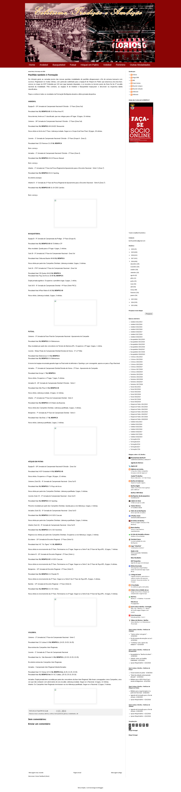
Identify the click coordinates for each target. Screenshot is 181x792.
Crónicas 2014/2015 (137, 362)
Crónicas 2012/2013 (137, 357)
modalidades (72, 713)
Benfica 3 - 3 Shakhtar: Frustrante (140, 598)
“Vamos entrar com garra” (139, 634)
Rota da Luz (134, 602)
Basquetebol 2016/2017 (138, 349)
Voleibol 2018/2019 (136, 437)
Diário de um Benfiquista (138, 511)
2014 (132, 302)
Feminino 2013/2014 (137, 374)
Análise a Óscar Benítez (138, 536)
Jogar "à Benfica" (136, 546)
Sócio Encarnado (136, 615)
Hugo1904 (136, 77)
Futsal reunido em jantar (138, 673)
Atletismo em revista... (137, 469)
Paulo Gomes (137, 83)
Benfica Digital (135, 486)
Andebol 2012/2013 (136, 322)
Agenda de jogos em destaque (140, 563)
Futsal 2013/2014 (136, 389)
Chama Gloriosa (136, 506)
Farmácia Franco (136, 539)
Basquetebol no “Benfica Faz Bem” (141, 654)
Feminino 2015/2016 (137, 379)
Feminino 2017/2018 (137, 384)
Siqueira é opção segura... (138, 483)
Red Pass (133, 597)
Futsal (73, 64)
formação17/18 (135, 449)
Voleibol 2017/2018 (136, 434)
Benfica (47, 713)
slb (77, 713)
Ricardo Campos (138, 86)
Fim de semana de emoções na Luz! (141, 638)
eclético (52, 713)
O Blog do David (136, 574)
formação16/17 (135, 447)
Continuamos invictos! (137, 548)
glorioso (66, 713)
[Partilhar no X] (61, 711)
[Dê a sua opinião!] (59, 711)
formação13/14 (135, 439)
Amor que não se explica (138, 512)
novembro (134, 267)
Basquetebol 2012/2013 (138, 339)
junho (132, 281)
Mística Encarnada (136, 566)
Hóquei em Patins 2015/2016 (139, 412)
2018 (132, 255)
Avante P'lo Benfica (136, 476)
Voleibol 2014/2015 (136, 427)
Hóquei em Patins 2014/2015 (139, 409)
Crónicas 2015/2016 (137, 364)
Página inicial (77, 773)
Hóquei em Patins (90, 64)
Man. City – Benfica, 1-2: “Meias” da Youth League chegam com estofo (140, 610)
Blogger (100, 788)
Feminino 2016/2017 (137, 382)
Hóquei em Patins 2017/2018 (139, 417)
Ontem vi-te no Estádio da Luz (140, 590)
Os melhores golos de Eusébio (140, 587)
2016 (132, 261)
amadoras (41, 713)
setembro (134, 272)
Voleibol (107, 64)
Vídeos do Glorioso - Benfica (139, 620)
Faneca (135, 75)
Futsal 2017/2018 (136, 399)
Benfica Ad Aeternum (137, 481)
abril (132, 287)
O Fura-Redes (135, 585)
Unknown (135, 92)
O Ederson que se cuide (138, 502)
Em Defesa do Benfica (137, 521)
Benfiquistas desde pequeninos (140, 496)
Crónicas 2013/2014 (137, 359)
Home (32, 64)
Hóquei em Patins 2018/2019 (139, 419)
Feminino (120, 64)
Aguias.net (134, 466)
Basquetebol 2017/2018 (138, 352)
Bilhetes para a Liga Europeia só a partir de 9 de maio (141, 692)
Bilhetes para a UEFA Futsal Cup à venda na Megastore (140, 680)
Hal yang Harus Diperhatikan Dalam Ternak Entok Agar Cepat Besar (140, 569)
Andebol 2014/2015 (136, 327)
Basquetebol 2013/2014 (138, 342)
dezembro (134, 264)
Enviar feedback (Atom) (42, 776)
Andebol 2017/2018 (136, 334)
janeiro (133, 295)
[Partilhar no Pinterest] (65, 711)
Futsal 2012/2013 (136, 387)
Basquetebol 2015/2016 (138, 347)
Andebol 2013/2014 (136, 324)
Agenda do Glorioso (137, 463)
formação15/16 (59, 713)
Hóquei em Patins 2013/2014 (139, 407)
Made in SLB (134, 551)
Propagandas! (135, 603)
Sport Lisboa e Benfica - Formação (141, 607)
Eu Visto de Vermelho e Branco (140, 534)
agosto (133, 275)
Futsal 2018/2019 (136, 402)
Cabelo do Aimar (136, 501)
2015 (132, 299)
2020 (132, 249)
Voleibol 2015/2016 (136, 429)
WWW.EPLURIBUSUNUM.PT (138, 517)
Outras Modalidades (140, 64)
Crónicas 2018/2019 (137, 372)
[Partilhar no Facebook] (63, 711)
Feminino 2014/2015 (137, 377)
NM (134, 80)
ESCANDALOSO (135, 498)
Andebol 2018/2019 (136, 337)
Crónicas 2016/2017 (137, 367)
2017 (132, 258)
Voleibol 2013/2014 (136, 424)
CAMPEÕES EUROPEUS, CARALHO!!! (141, 459)
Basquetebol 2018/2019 (138, 354)
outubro (133, 269)
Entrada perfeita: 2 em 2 (138, 617)
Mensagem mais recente (36, 773)
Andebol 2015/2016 (136, 329)
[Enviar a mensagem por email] (57, 711)
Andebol (44, 64)
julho (132, 278)
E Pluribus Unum (135, 516)
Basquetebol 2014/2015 (138, 344)
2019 (132, 252)
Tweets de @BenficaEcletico (137, 233)
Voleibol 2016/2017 (136, 432)
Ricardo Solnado (138, 89)
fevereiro (133, 292)
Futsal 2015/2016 (136, 394)
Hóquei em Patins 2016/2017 (139, 414)
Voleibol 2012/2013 (136, 422)
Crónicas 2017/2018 (137, 369)
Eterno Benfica (135, 527)
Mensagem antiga (116, 773)
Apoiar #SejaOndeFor (137, 663)
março (133, 290)
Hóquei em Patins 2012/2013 (139, 404)
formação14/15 (135, 442)
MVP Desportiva (135, 561)
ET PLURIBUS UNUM (136, 507)
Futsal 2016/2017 (136, 397)
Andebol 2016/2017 (136, 332)
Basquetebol (59, 64)
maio (132, 284)
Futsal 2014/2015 (136, 392)
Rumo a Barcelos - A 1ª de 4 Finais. (141, 478)
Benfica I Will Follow (137, 493)
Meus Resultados (136, 558)
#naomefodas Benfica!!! (138, 458)
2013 (132, 305)
